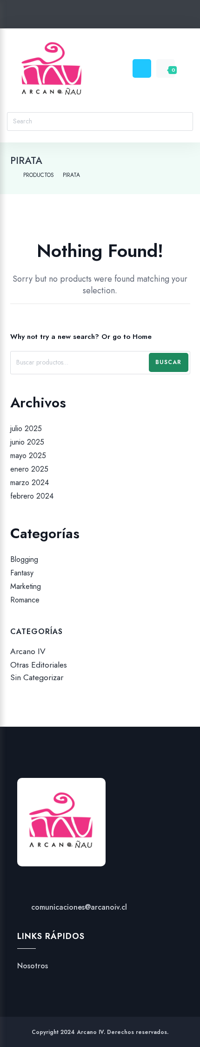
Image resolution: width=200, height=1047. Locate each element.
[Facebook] (82, 16)
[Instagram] (100, 16)
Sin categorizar (36, 677)
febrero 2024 (31, 496)
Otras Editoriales (38, 665)
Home (142, 336)
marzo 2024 (29, 482)
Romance (25, 600)
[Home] (12, 175)
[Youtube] (118, 16)
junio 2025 (27, 442)
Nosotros (32, 966)
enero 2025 (29, 469)
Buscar (168, 362)
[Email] (135, 16)
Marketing (25, 586)
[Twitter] (65, 16)
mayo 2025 (28, 455)
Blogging (24, 559)
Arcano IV (28, 651)
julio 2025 (26, 428)
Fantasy (21, 572)
